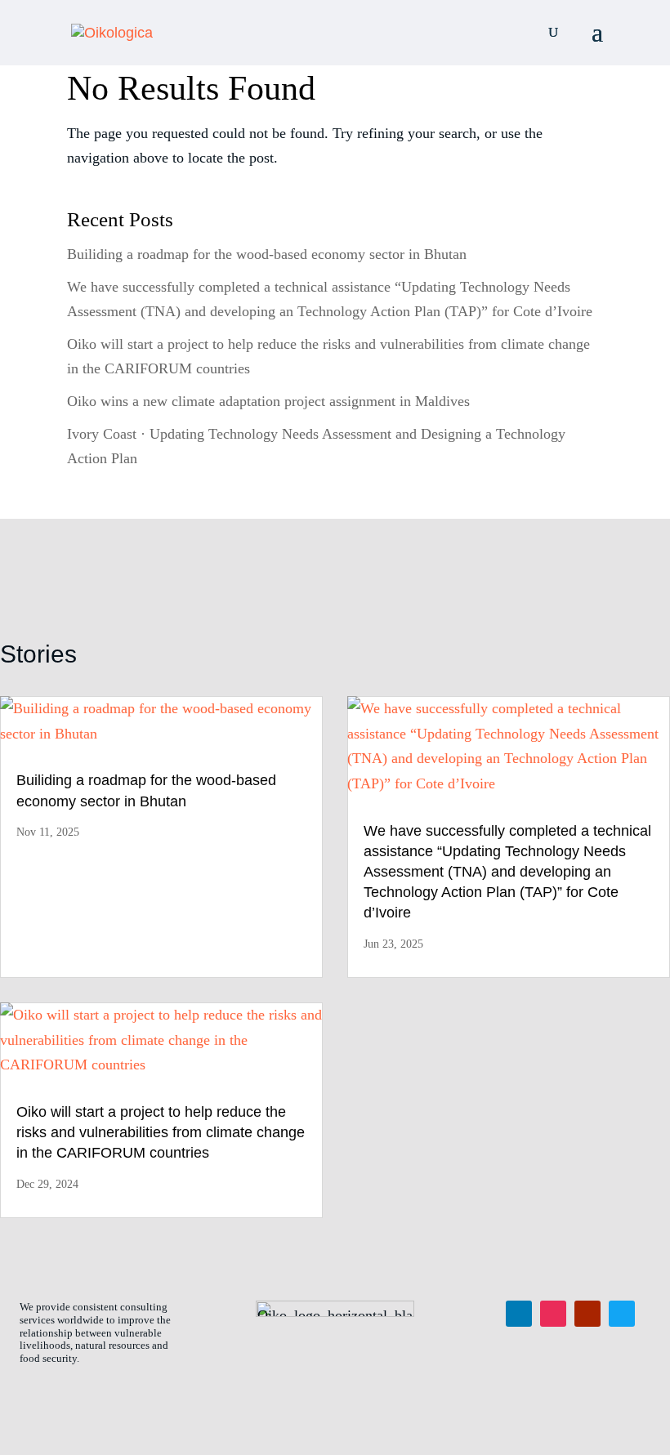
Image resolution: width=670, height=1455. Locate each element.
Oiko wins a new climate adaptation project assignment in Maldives (268, 401)
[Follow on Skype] (622, 1314)
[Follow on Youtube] (587, 1314)
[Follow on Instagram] (553, 1314)
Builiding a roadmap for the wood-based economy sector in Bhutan (267, 254)
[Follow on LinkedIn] (519, 1314)
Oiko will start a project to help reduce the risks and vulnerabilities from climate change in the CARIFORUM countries (160, 1132)
